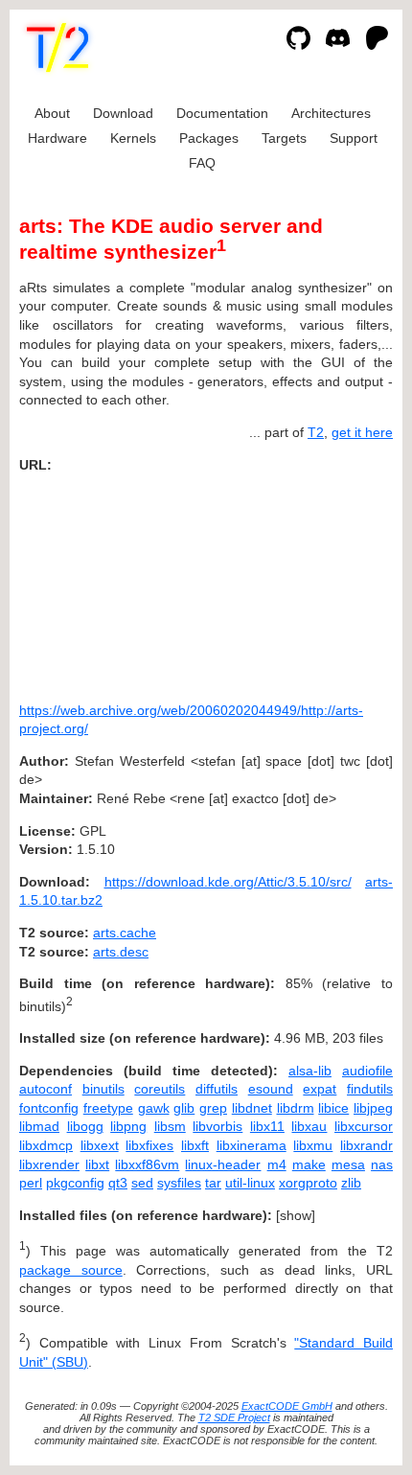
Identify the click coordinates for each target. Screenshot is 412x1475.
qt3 (117, 1182)
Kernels (133, 138)
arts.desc (121, 951)
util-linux (250, 1182)
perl (30, 1182)
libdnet (252, 1108)
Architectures (331, 113)
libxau (309, 1126)
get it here (362, 432)
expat (319, 1088)
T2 (316, 432)
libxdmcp (46, 1145)
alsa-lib (310, 1070)
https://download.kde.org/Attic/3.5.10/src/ (228, 881)
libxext (99, 1145)
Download (123, 113)
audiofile (367, 1070)
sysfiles (179, 1182)
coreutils (159, 1088)
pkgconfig (75, 1182)
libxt (97, 1164)
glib (184, 1108)
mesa (348, 1164)
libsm (170, 1126)
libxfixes (149, 1145)
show (295, 1215)
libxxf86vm (147, 1164)
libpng (128, 1126)
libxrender (49, 1164)
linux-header (223, 1164)
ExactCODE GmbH (286, 1406)
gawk (154, 1108)
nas (382, 1164)
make (309, 1164)
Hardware (57, 138)
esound (270, 1088)
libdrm (295, 1108)
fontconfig (49, 1108)
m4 (276, 1164)
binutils (103, 1088)
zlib (351, 1182)
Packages (209, 138)
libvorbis (217, 1126)
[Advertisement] (335, 581)
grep (213, 1108)
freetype (108, 1108)
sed (142, 1182)
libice (333, 1108)
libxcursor (363, 1126)
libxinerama (251, 1145)
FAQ (202, 163)
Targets (284, 138)
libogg (85, 1126)
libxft (195, 1145)
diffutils (216, 1088)
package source (71, 1270)
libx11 (267, 1126)
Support (354, 138)
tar (213, 1182)
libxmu (312, 1145)
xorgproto (308, 1182)
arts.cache (124, 932)
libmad (39, 1126)
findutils (370, 1088)
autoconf (45, 1088)
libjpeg (373, 1108)
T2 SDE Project (234, 1417)
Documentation (222, 113)
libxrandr (366, 1145)
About (52, 113)
